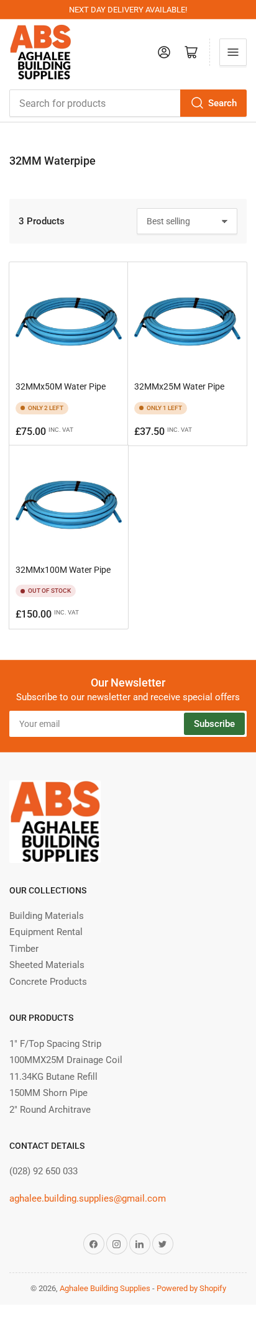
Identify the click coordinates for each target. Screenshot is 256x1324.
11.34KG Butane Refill (53, 1076)
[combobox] (128, 103)
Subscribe (214, 723)
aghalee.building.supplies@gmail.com (87, 1198)
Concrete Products (48, 981)
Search (222, 103)
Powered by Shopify (191, 1288)
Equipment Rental (46, 932)
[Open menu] (233, 52)
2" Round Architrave (50, 1109)
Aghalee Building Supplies (105, 1288)
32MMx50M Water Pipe (61, 386)
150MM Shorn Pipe (48, 1092)
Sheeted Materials (47, 964)
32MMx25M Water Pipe (179, 386)
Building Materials (46, 915)
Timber (24, 948)
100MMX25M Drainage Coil (65, 1060)
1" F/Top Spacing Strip (55, 1043)
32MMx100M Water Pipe (63, 570)
